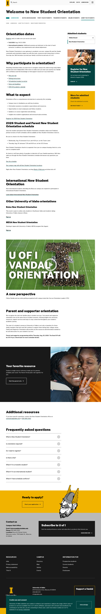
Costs (78, 2)
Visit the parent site (15, 381)
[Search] (11, 2)
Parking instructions (14, 78)
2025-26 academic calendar (17, 87)
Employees (66, 570)
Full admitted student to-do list (18, 81)
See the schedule (11, 161)
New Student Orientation (77, 41)
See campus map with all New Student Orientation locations (24, 165)
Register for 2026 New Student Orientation (19, 118)
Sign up (72, 81)
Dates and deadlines (15, 84)
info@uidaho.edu (37, 594)
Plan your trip (12, 75)
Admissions (84, 2)
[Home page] (7, 3)
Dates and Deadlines (29, 18)
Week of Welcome (39, 169)
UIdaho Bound (73, 37)
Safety (39, 567)
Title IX (8, 570)
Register (8, 38)
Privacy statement (12, 564)
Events (39, 570)
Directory (40, 561)
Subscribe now (85, 533)
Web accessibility (11, 567)
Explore (72, 2)
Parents (65, 567)
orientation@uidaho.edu (13, 418)
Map (38, 564)
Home (7, 23)
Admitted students (87, 18)
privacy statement (24, 609)
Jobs (7, 561)
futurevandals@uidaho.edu (19, 528)
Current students (68, 564)
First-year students (45, 18)
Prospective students (69, 561)
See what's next (75, 105)
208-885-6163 (26, 418)
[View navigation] (92, 2)
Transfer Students (60, 18)
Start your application (31, 504)
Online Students (73, 18)
